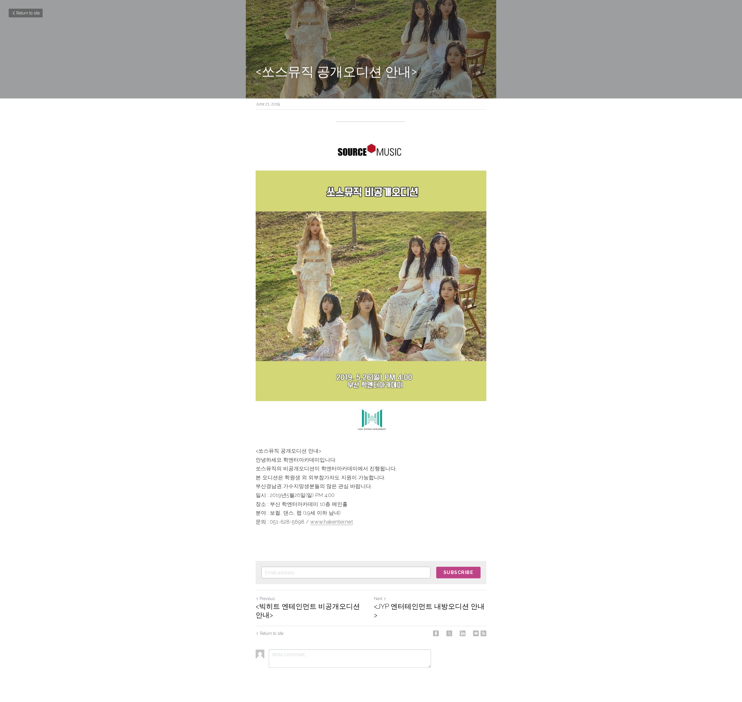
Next (378, 598)
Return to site (28, 13)
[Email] (476, 633)
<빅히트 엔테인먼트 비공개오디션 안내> (308, 610)
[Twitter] (449, 633)
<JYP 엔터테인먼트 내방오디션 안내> (429, 610)
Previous (267, 598)
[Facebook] (436, 633)
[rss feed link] (483, 633)
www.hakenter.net (331, 522)
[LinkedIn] (462, 633)
